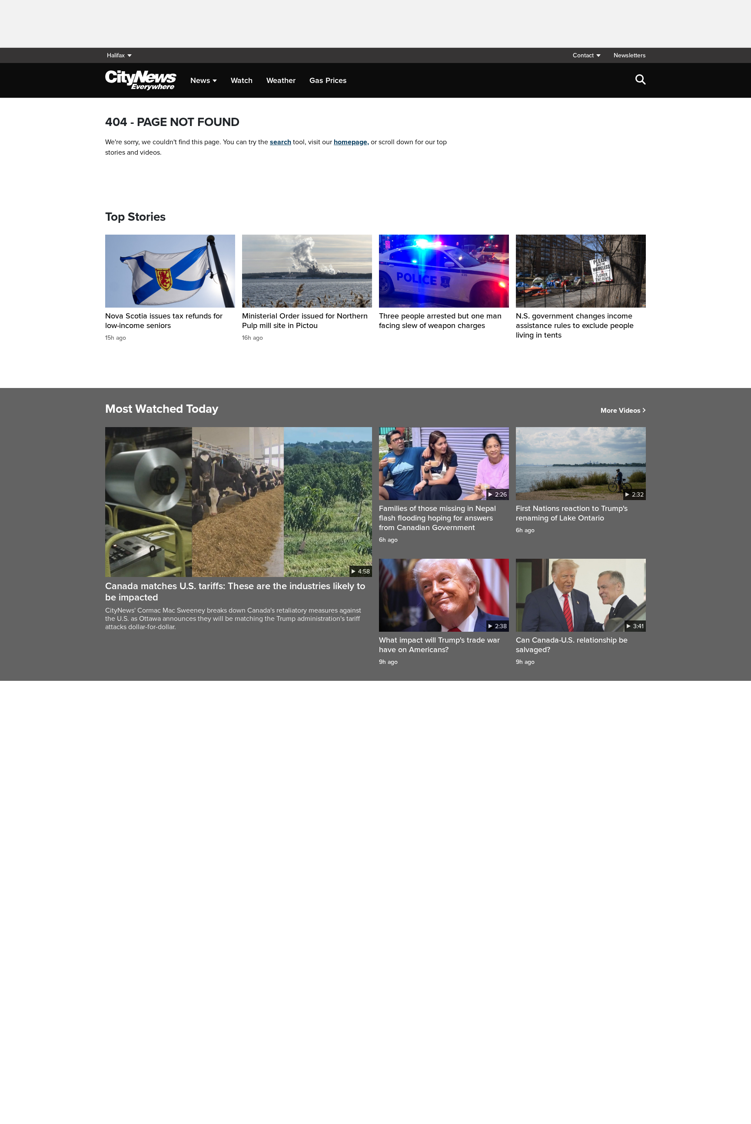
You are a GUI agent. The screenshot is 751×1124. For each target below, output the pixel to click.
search (280, 142)
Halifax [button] (116, 55)
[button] (586, 55)
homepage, (351, 142)
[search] (640, 80)
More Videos (621, 410)
